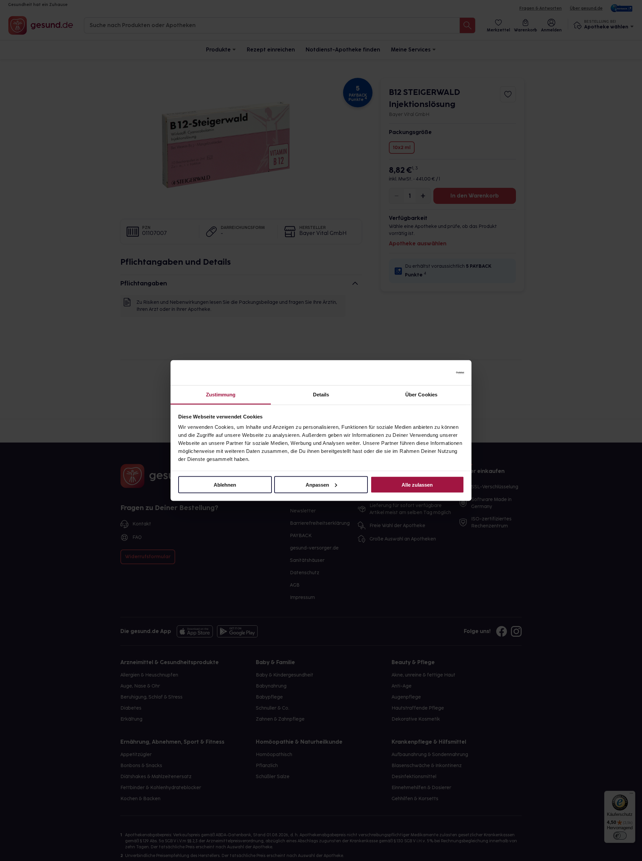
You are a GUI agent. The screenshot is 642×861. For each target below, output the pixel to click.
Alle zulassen (417, 484)
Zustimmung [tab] (221, 394)
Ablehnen (225, 484)
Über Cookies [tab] (421, 394)
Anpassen (317, 484)
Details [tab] (321, 394)
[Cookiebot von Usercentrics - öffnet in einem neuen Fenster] (435, 373)
